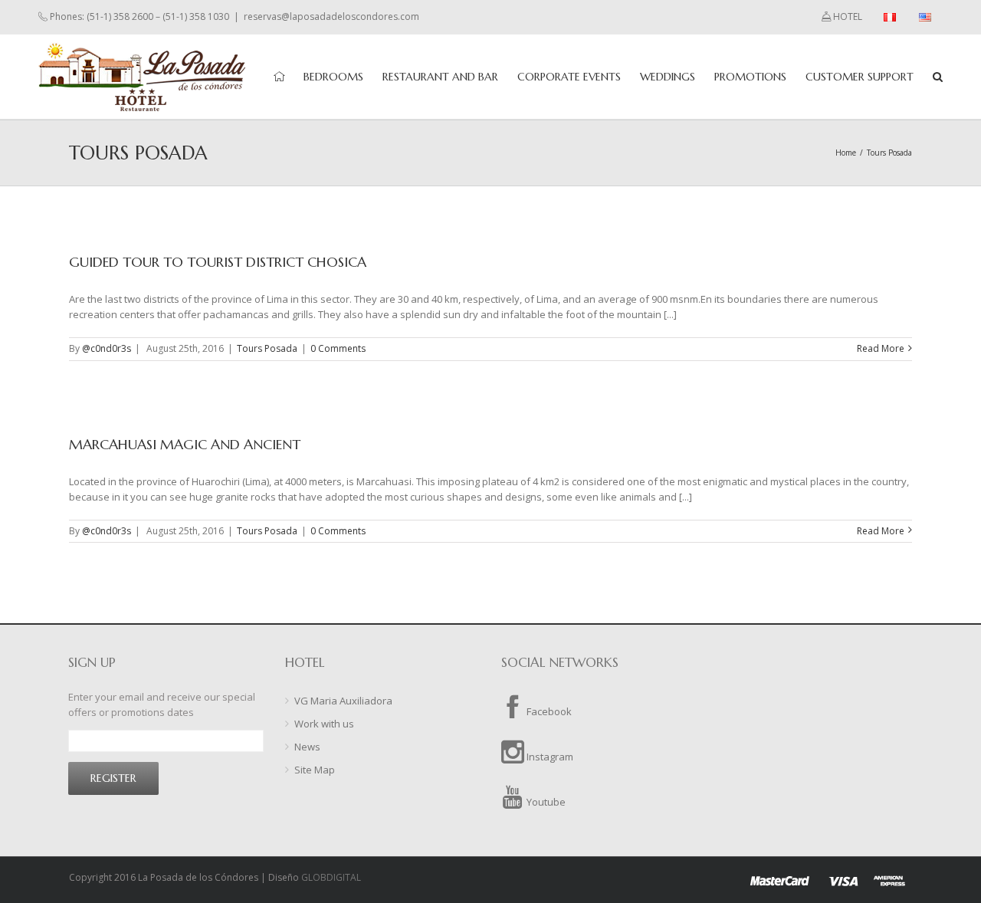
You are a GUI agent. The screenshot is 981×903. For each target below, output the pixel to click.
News (307, 747)
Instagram (548, 756)
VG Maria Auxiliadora (343, 701)
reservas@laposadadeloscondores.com (331, 16)
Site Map (314, 770)
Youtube (545, 802)
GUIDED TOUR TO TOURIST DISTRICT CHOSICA (217, 262)
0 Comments (338, 348)
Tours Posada (267, 348)
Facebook (548, 711)
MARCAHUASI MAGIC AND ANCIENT (184, 444)
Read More (880, 348)
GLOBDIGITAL (331, 877)
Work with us (324, 724)
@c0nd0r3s (106, 348)
